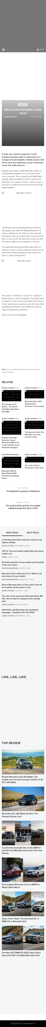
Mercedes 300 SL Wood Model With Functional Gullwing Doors (10, 474)
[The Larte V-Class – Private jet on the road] (34, 459)
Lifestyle (22, 104)
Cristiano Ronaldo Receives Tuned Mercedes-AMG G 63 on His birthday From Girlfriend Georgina (11, 442)
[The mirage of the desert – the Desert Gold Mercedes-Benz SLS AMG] (11, 395)
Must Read (33, 533)
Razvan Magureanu (10, 455)
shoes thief (35, 369)
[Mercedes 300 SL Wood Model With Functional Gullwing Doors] (11, 462)
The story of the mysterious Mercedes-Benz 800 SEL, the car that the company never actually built (22, 598)
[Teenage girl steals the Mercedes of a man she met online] (34, 425)
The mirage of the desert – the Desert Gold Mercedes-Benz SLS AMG (10, 408)
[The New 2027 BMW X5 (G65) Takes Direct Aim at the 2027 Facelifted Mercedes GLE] (23, 938)
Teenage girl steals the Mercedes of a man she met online (34, 434)
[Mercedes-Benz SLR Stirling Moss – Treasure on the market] (34, 394)
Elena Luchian (11, 117)
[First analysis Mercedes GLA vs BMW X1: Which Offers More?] (23, 870)
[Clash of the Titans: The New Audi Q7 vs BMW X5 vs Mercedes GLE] (23, 904)
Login (42, 49)
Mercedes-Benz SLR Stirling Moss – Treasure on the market (34, 403)
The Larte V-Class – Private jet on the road (34, 466)
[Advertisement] (23, 23)
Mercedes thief (24, 369)
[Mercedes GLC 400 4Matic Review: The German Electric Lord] (23, 799)
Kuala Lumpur (12, 369)
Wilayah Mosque (8, 372)
